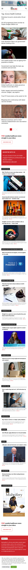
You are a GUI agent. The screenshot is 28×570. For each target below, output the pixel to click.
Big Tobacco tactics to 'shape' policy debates (13, 419)
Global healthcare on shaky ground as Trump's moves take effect (13, 86)
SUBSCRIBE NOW (7, 142)
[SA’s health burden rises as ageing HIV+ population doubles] (14, 52)
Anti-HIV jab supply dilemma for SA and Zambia (14, 432)
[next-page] (16, 129)
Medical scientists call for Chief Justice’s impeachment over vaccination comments (14, 121)
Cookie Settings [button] (6, 566)
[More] (3, 194)
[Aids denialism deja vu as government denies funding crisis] (14, 33)
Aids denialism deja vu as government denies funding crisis (13, 42)
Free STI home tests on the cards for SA (14, 96)
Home (2, 11)
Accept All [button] (14, 566)
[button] (2, 8)
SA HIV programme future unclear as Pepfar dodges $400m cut (12, 23)
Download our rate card (10, 162)
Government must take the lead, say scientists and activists (12, 67)
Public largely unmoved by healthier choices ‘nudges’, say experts (12, 91)
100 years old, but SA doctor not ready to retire (14, 445)
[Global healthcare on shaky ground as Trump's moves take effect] (14, 77)
